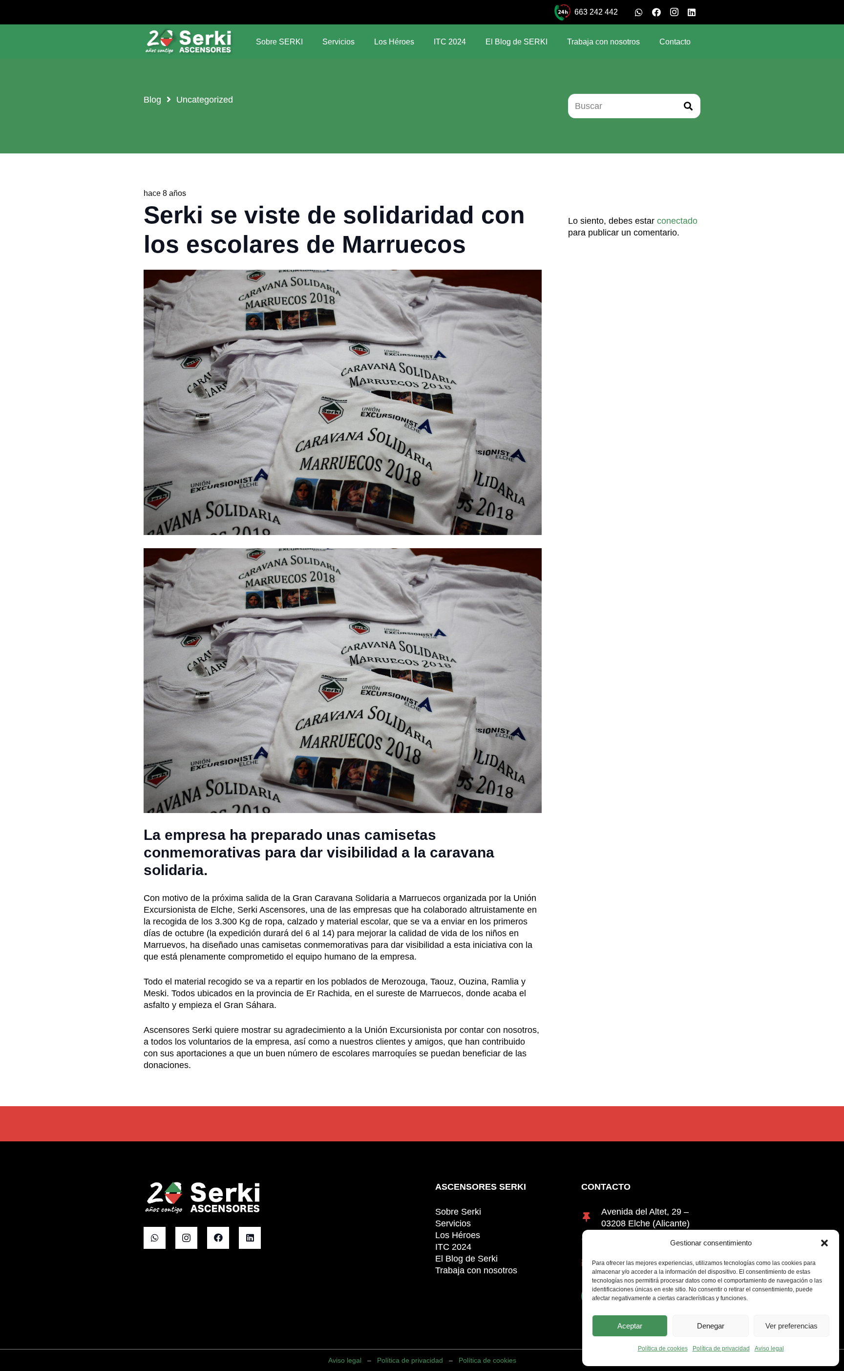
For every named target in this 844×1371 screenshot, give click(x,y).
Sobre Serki (458, 1212)
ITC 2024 (453, 1247)
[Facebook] (656, 12)
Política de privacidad (721, 1348)
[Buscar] (688, 106)
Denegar (710, 1326)
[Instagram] (674, 12)
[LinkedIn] (691, 12)
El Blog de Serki (466, 1259)
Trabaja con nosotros (476, 1270)
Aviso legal (769, 1348)
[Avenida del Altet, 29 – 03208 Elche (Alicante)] (591, 1217)
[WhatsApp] (639, 12)
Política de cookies (663, 1348)
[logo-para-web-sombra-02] (189, 41)
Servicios (453, 1223)
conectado (677, 221)
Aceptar (629, 1326)
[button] (824, 1243)
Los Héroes (457, 1235)
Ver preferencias (791, 1326)
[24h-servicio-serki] (562, 12)
